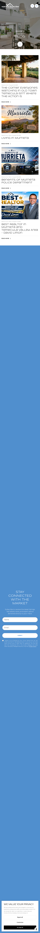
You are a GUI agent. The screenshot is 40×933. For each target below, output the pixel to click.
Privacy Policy (32, 646)
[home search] (32, 6)
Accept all (20, 927)
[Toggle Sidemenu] (37, 6)
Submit (20, 635)
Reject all (20, 917)
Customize (20, 922)
